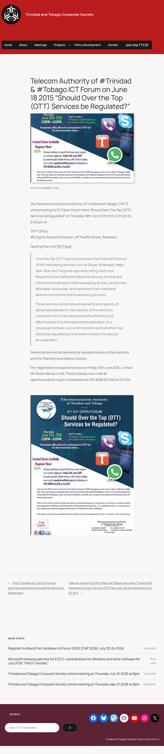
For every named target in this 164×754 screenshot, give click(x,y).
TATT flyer (63, 246)
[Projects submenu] (69, 45)
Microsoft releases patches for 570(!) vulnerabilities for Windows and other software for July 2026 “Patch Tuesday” (74, 661)
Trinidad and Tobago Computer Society (60, 14)
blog (56, 187)
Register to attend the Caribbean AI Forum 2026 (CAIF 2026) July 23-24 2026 (66, 648)
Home (8, 45)
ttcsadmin (46, 187)
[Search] (70, 727)
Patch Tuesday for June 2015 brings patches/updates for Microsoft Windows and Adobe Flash (36, 588)
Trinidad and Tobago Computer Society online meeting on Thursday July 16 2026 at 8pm (74, 674)
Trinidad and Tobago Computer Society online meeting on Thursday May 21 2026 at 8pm (74, 684)
